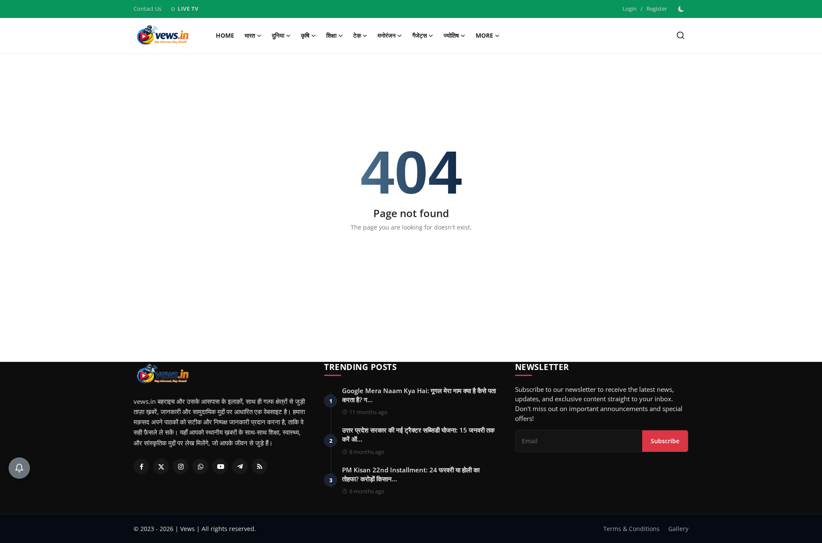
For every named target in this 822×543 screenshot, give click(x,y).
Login (629, 8)
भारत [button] (249, 35)
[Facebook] (141, 466)
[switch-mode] (682, 9)
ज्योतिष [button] (451, 35)
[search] (680, 35)
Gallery (678, 529)
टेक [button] (357, 35)
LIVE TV (184, 8)
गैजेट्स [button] (419, 35)
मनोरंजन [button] (387, 35)
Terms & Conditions (631, 529)
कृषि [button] (305, 35)
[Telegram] (239, 466)
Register (656, 8)
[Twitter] (161, 466)
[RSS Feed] (259, 466)
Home (225, 35)
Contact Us (147, 8)
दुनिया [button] (278, 35)
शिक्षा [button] (331, 35)
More (484, 35)
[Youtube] (220, 466)
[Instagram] (180, 466)
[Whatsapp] (200, 466)
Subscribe (665, 441)
